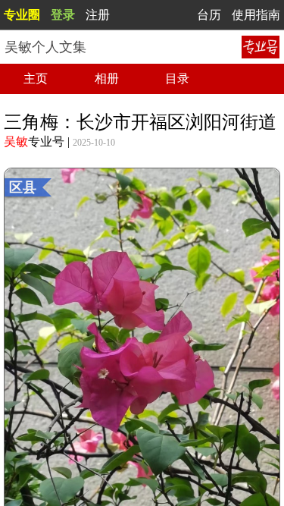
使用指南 (256, 14)
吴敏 (16, 141)
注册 (98, 14)
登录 (63, 14)
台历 (209, 14)
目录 (177, 78)
